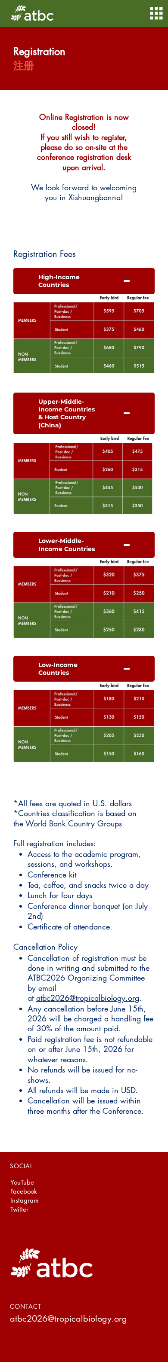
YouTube (22, 1182)
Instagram (24, 1200)
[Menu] (156, 13)
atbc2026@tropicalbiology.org (87, 998)
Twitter (19, 1209)
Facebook (23, 1191)
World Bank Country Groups (73, 823)
